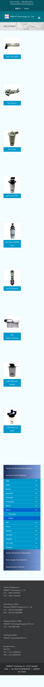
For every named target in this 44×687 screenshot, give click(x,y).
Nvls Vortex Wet (12, 196)
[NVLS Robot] (12, 45)
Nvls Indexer (12, 103)
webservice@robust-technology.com (22, 4)
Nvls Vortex (12, 149)
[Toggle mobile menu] (39, 18)
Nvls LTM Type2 (12, 57)
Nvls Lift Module (12, 288)
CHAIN (23, 672)
